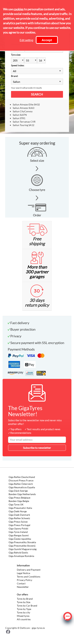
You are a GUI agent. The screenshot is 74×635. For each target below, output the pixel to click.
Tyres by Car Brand (27, 605)
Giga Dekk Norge (18, 511)
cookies (18, 9)
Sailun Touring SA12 (23, 125)
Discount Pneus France (21, 480)
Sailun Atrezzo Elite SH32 (26, 104)
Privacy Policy (24, 580)
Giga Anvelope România (21, 555)
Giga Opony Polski (18, 528)
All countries (24, 619)
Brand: (14, 76)
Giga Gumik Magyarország (22, 549)
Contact (21, 583)
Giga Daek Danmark (19, 514)
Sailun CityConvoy (23, 111)
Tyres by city (23, 612)
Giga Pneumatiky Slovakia (22, 542)
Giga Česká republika (20, 538)
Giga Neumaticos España (22, 487)
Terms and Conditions (28, 576)
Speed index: (17, 65)
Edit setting (26, 40)
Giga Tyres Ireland (18, 531)
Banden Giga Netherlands (22, 494)
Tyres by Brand (25, 598)
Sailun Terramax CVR (24, 121)
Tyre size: (16, 54)
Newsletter (23, 586)
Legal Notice (23, 573)
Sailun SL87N (20, 114)
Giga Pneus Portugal (19, 525)
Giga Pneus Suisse (18, 521)
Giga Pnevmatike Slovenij (22, 545)
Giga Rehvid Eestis (18, 552)
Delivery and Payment (28, 569)
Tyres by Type (24, 609)
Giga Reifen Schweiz (19, 518)
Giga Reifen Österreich (21, 483)
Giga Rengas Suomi (19, 535)
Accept (47, 40)
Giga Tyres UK (16, 504)
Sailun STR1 (19, 118)
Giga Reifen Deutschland (22, 477)
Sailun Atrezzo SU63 (23, 107)
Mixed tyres (23, 615)
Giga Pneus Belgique (19, 497)
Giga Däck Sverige (18, 490)
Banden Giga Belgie (19, 501)
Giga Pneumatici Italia (20, 507)
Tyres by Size (23, 602)
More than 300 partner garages (37, 271)
